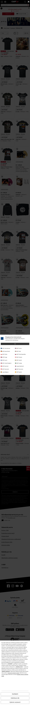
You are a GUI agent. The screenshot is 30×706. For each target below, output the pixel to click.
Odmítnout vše (15, 698)
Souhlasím (15, 694)
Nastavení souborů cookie (13, 673)
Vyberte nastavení (15, 702)
